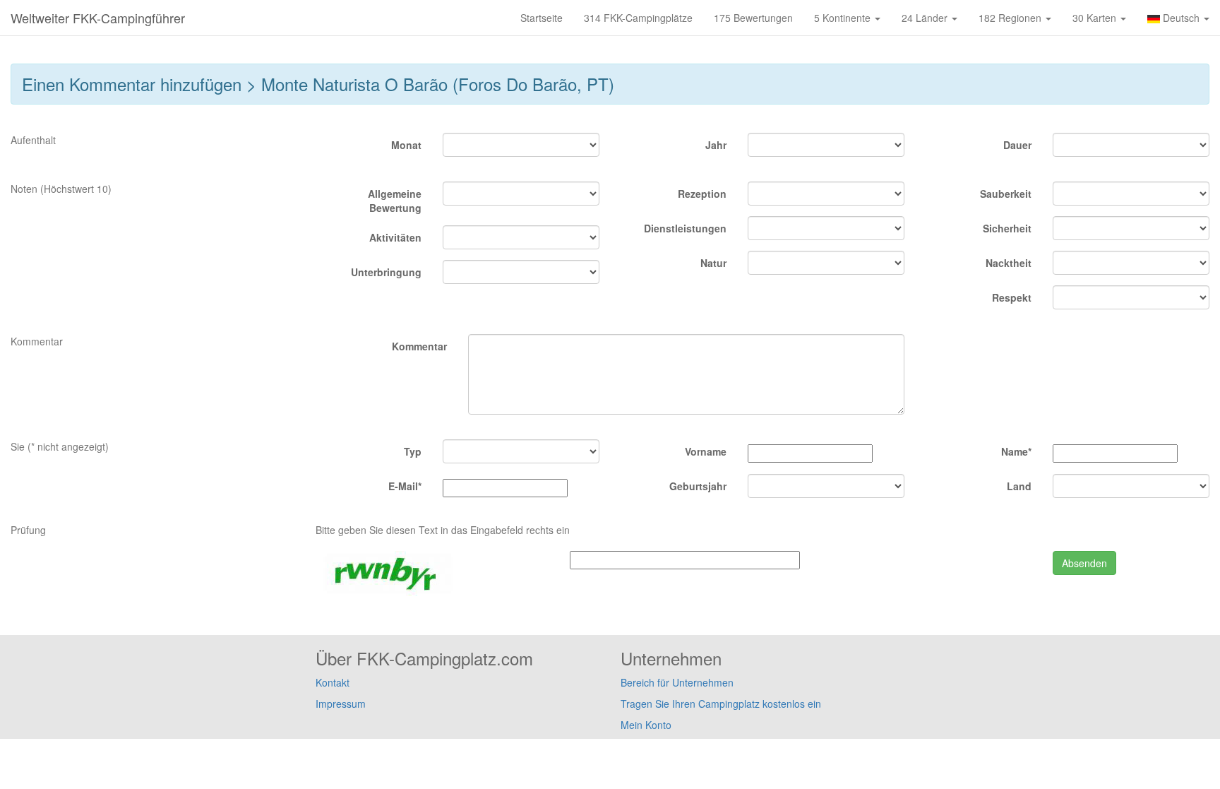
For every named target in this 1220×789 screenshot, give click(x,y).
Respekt (1011, 297)
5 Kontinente (843, 18)
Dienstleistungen (685, 228)
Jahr (715, 145)
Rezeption (702, 193)
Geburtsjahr (697, 486)
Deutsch (1181, 18)
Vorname (705, 451)
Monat (406, 145)
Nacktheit (1008, 263)
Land (1019, 486)
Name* (1016, 451)
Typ (412, 451)
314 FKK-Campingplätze (638, 18)
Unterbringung (386, 272)
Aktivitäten (395, 237)
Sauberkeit (1005, 193)
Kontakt (332, 682)
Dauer (1017, 145)
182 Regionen (1011, 18)
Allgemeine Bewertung (394, 200)
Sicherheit (1007, 228)
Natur (713, 263)
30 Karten (1095, 18)
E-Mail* (404, 486)
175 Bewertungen (753, 18)
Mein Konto (646, 725)
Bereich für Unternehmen (677, 682)
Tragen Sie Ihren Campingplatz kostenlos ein (721, 703)
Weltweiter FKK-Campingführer (98, 17)
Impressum (341, 703)
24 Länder (926, 18)
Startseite (541, 18)
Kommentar (419, 346)
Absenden (1084, 563)
